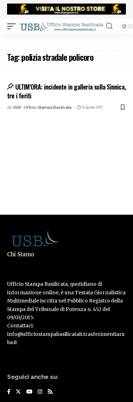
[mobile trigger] (13, 26)
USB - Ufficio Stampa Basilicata (42, 107)
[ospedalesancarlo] (66, 38)
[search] (109, 26)
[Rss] (50, 392)
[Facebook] (8, 392)
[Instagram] (40, 392)
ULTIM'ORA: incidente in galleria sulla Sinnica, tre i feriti (66, 91)
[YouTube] (29, 392)
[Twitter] (18, 392)
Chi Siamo (20, 254)
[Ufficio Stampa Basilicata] (61, 26)
